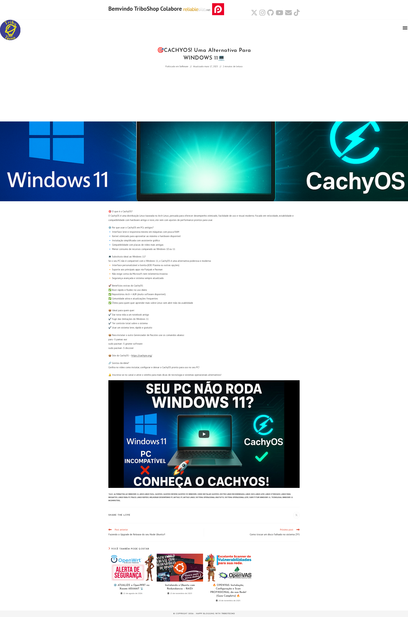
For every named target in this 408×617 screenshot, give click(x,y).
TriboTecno (228, 614)
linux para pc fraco (127, 497)
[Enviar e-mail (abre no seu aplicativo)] (288, 12)
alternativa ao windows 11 (126, 494)
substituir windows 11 (259, 497)
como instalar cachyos (208, 494)
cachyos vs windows (187, 494)
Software (183, 66)
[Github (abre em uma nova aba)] (270, 12)
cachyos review (170, 494)
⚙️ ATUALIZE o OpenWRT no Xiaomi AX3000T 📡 (131, 587)
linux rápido (143, 497)
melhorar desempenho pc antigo (164, 497)
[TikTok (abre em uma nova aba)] (296, 12)
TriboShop (146, 8)
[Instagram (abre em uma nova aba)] (262, 12)
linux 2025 (250, 494)
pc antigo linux (188, 497)
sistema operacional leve (236, 497)
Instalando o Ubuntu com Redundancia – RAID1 (180, 587)
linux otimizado (272, 494)
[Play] (204, 434)
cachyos (158, 494)
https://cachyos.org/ (141, 355)
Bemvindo (121, 8)
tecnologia (276, 497)
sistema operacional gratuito (210, 497)
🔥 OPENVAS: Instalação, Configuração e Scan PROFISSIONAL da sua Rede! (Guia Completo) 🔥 (228, 590)
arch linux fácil (147, 494)
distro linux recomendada (232, 494)
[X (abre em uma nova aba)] (254, 12)
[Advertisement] (204, 95)
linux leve (260, 494)
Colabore (171, 8)
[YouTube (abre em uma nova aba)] (279, 12)
